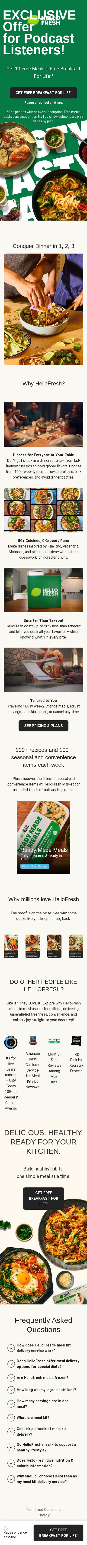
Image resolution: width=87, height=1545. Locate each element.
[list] (43, 837)
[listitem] (43, 437)
